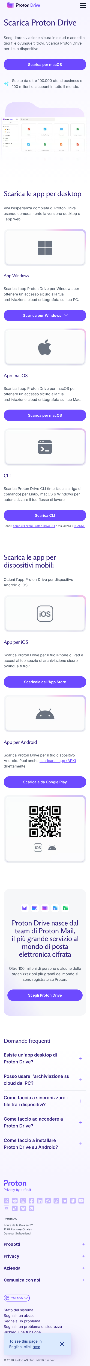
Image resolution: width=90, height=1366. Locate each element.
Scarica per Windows (42, 315)
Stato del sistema (18, 1310)
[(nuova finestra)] (6, 1200)
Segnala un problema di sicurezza (33, 1326)
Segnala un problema (22, 1321)
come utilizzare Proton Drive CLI (34, 526)
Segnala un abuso (19, 1315)
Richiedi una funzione (22, 1332)
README (79, 526)
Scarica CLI (45, 515)
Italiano (17, 1298)
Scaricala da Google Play (45, 782)
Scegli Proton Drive (45, 995)
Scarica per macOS (45, 64)
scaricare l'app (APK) (57, 760)
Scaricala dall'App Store (45, 682)
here (36, 1346)
